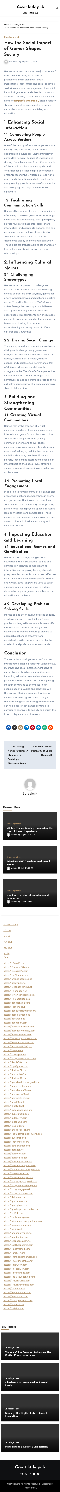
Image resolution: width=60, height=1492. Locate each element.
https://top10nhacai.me (15, 975)
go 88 (6, 953)
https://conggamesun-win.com (19, 1058)
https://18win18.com (14, 963)
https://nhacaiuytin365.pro (17, 1046)
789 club (8, 942)
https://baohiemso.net (15, 1157)
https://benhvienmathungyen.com (21, 1169)
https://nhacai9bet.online (16, 1130)
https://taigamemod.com (16, 1249)
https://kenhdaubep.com (16, 1217)
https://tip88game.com (15, 1066)
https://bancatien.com (15, 1022)
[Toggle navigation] (3, 8)
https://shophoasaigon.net (17, 1241)
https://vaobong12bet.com (17, 1034)
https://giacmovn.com (15, 1201)
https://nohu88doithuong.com (19, 1010)
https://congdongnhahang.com (20, 1185)
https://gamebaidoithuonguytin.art (22, 1082)
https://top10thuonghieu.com (19, 1276)
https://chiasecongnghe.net (18, 1177)
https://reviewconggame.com (19, 995)
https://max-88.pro (13, 1126)
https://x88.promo (13, 1050)
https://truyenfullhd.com (16, 1280)
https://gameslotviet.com (16, 1098)
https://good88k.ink (13, 1102)
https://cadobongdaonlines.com (20, 1038)
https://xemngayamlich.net (18, 1300)
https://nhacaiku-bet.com (17, 1086)
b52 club (7, 947)
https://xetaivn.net (13, 1308)
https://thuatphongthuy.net (18, 1261)
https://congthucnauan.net (18, 1193)
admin (15, 61)
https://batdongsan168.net (17, 1161)
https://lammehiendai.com (17, 1225)
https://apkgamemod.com (17, 1145)
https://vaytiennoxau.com (17, 1292)
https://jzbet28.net (13, 1106)
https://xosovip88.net (15, 983)
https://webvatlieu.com (15, 1296)
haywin (7, 936)
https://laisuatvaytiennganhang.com (23, 1221)
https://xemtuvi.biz (13, 1304)
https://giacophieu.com (15, 1205)
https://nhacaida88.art (15, 1074)
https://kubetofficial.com (16, 1114)
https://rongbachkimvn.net (17, 987)
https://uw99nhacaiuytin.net (18, 1042)
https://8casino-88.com (16, 967)
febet (6, 957)
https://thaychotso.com (16, 1142)
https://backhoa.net (14, 1149)
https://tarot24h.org (14, 1253)
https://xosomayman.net (16, 1014)
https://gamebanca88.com (17, 1090)
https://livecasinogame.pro (17, 1110)
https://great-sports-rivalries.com (21, 1209)
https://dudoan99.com (15, 1078)
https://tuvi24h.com (14, 1288)
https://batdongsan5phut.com (19, 1165)
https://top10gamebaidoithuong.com (22, 1134)
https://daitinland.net (14, 1197)
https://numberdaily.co (15, 1237)
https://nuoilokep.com (15, 1137)
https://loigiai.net (12, 1229)
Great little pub (30, 7)
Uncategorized (11, 37)
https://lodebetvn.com (15, 1118)
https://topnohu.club (14, 1007)
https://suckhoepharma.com (18, 1245)
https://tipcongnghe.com (16, 1272)
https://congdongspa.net (16, 1189)
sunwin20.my (10, 924)
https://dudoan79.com (15, 1070)
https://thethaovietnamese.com (20, 1257)
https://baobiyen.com (14, 1153)
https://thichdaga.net (15, 991)
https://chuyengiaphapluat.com (20, 1181)
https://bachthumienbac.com (18, 1026)
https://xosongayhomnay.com (19, 1030)
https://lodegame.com (15, 1122)
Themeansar (29, 1487)
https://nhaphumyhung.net (18, 1233)
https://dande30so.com (15, 1062)
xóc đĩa (7, 930)
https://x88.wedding (14, 1018)
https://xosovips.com (14, 1054)
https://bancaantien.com (16, 1002)
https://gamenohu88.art (16, 1094)
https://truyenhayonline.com (18, 1284)
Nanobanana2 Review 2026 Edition (26, 1447)
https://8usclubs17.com (15, 971)
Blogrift (46, 1484)
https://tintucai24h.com (16, 1269)
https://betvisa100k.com (16, 1173)
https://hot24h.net (13, 1213)
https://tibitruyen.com (15, 1264)
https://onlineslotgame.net (17, 979)
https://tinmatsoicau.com (17, 999)
